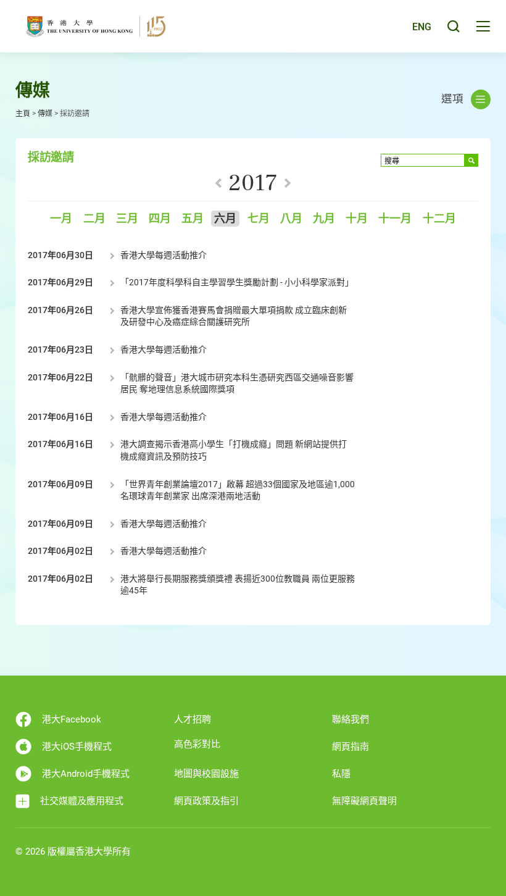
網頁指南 (350, 746)
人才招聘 (192, 719)
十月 (357, 219)
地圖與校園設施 (206, 773)
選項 (452, 99)
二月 (94, 219)
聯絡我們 (350, 719)
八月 (291, 219)
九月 (324, 219)
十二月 (439, 219)
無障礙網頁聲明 (364, 800)
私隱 (341, 773)
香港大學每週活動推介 (163, 255)
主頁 (22, 113)
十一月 (395, 219)
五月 (192, 219)
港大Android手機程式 (86, 773)
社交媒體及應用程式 (81, 800)
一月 (61, 219)
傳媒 (45, 113)
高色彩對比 (197, 744)
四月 (160, 219)
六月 (225, 219)
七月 (258, 219)
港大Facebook (71, 719)
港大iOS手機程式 (77, 746)
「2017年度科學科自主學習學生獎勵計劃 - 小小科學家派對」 (237, 282)
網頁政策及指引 (206, 800)
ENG (421, 27)
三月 (127, 219)
